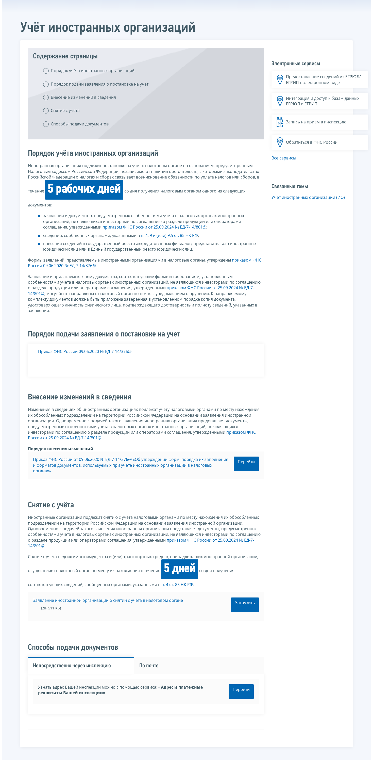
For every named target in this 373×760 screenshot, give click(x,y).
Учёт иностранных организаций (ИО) (308, 197)
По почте (149, 666)
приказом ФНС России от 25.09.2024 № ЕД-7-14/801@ (154, 227)
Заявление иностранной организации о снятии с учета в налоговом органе (108, 600)
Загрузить (245, 602)
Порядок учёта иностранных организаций (92, 70)
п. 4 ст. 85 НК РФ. (177, 584)
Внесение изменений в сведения (83, 97)
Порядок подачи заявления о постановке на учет (99, 84)
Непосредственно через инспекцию (72, 666)
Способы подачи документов (80, 124)
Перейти (246, 461)
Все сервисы (284, 158)
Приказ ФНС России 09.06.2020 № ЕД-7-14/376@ (84, 351)
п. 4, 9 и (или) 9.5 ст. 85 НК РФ (169, 235)
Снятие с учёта (65, 110)
